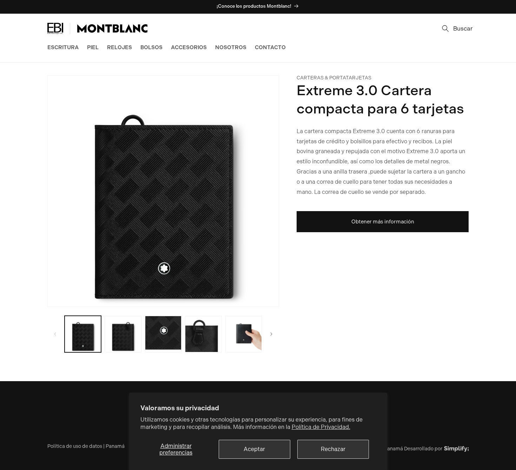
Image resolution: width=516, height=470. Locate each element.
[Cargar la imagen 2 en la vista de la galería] (123, 334)
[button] (455, 28)
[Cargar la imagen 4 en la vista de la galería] (203, 334)
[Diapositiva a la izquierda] (55, 334)
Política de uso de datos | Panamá (86, 446)
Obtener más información (382, 221)
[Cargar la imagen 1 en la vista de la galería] (83, 334)
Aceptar (254, 449)
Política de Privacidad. (321, 427)
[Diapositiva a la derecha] (271, 334)
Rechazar (333, 449)
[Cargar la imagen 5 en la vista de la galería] (243, 334)
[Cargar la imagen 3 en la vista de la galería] (163, 334)
